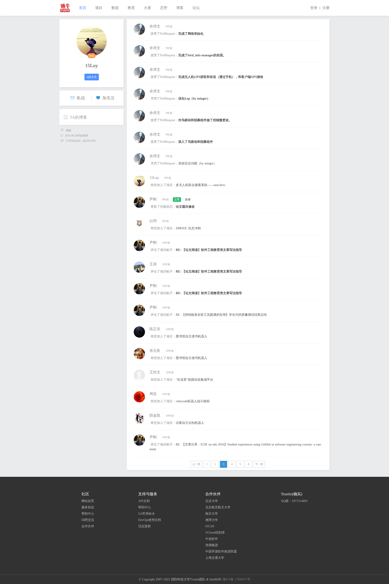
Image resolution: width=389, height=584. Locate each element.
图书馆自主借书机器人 (191, 336)
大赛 (147, 8)
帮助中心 (87, 513)
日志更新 (144, 526)
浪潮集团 (211, 545)
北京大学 (211, 501)
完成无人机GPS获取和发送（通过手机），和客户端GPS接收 (220, 77)
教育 (131, 8)
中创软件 (211, 539)
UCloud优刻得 (215, 532)
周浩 (153, 394)
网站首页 (87, 501)
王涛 (153, 264)
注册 (326, 8)
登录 (313, 8)
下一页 (259, 464)
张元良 (154, 350)
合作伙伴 (87, 526)
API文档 (144, 501)
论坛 (196, 8)
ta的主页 (92, 77)
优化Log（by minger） (194, 98)
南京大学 (211, 513)
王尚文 (154, 372)
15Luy (91, 65)
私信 (81, 98)
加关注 (108, 98)
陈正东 (154, 329)
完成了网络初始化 (191, 33)
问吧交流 (87, 520)
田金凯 (154, 415)
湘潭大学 (211, 520)
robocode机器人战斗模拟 (193, 401)
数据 (115, 8)
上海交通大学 (214, 557)
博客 (179, 8)
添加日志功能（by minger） (197, 163)
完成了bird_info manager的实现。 (202, 55)
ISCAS (209, 526)
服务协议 (87, 507)
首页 (82, 8)
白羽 (153, 221)
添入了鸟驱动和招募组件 (195, 141)
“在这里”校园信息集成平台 (194, 379)
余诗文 (154, 26)
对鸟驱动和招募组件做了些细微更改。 (205, 120)
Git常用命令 (146, 513)
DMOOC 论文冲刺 (188, 228)
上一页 (196, 464)
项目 (98, 8)
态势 (163, 8)
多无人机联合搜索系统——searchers (200, 185)
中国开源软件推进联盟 (221, 551)
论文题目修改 (185, 206)
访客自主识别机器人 (190, 423)
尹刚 (153, 199)
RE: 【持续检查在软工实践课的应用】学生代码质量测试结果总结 (221, 314)
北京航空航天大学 (218, 507)
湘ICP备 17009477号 (236, 579)
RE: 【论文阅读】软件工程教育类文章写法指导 (209, 250)
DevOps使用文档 (149, 520)
